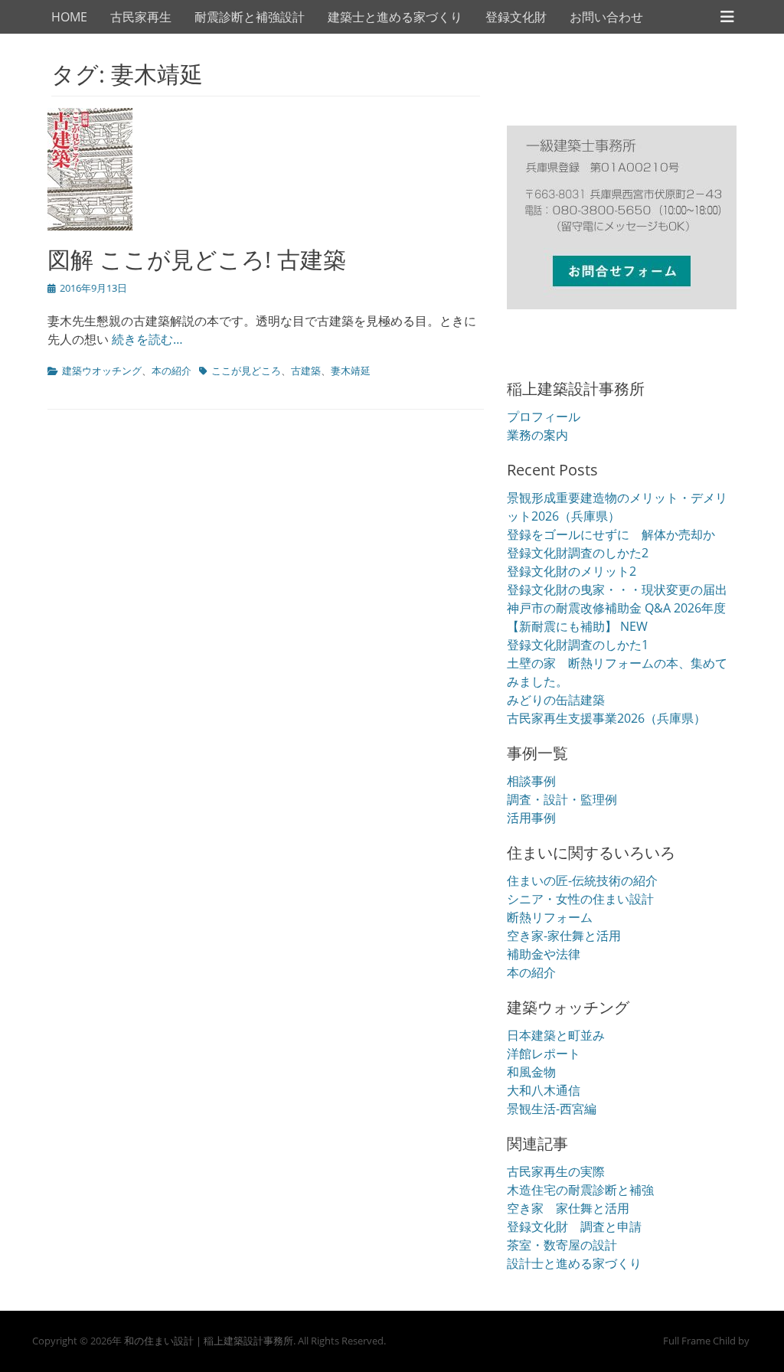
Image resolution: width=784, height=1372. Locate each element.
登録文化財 (516, 16)
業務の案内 (537, 434)
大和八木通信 (543, 1090)
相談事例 (531, 781)
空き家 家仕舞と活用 (568, 1208)
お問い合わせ (606, 16)
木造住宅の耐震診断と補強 (580, 1189)
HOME (69, 16)
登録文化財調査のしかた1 (577, 644)
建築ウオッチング (102, 370)
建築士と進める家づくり (395, 16)
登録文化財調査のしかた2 (577, 552)
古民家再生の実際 (556, 1171)
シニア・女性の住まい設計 (580, 898)
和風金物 (531, 1071)
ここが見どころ (246, 370)
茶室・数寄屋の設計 (562, 1244)
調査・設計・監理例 (562, 799)
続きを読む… (147, 339)
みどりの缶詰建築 (556, 699)
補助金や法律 (543, 954)
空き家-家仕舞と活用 (564, 935)
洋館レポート (543, 1053)
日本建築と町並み (556, 1035)
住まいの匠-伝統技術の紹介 (582, 880)
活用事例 (531, 817)
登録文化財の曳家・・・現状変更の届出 (617, 589)
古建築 (306, 370)
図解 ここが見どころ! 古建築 (196, 259)
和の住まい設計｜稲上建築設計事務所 (208, 1341)
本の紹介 (171, 370)
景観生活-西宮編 (551, 1108)
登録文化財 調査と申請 (574, 1226)
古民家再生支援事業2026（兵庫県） (606, 718)
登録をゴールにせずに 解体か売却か (611, 534)
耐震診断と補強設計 (249, 16)
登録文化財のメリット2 (571, 571)
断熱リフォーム (550, 917)
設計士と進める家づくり (574, 1263)
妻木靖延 (351, 370)
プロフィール (543, 416)
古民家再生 (141, 16)
